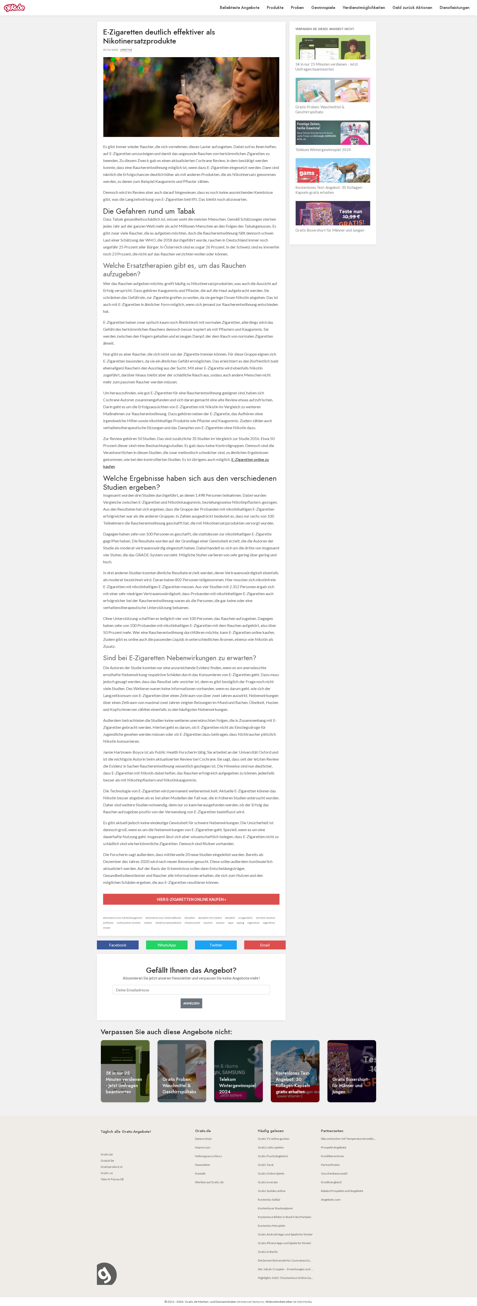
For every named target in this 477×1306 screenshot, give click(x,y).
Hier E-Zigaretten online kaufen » (191, 899)
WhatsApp (167, 944)
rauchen (208, 922)
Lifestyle (126, 50)
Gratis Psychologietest (273, 1156)
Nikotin (148, 922)
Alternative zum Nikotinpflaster (163, 917)
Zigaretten (253, 922)
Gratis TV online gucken (273, 1139)
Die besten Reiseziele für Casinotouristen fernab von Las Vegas (299, 1260)
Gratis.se (107, 1173)
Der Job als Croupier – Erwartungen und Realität (289, 1269)
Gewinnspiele (323, 7)
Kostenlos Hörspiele (271, 1225)
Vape (230, 922)
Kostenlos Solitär (269, 1199)
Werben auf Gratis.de (209, 1182)
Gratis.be (107, 1154)
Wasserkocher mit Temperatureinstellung (349, 1139)
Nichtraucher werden (129, 922)
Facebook (117, 944)
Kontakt (200, 1173)
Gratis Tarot (266, 1165)
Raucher (220, 922)
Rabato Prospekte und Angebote (342, 1191)
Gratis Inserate (268, 1182)
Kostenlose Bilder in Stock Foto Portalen (284, 1217)
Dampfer (230, 917)
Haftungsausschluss (208, 1156)
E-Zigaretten (245, 917)
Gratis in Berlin (268, 1252)
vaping (240, 922)
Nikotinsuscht (192, 922)
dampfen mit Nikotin (210, 917)
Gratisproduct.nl (111, 1167)
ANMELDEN (191, 1003)
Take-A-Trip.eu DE (112, 1179)
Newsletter (202, 1165)
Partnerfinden (330, 1165)
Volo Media (304, 1302)
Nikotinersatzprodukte (168, 922)
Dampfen (190, 917)
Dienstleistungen (455, 7)
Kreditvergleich (331, 1182)
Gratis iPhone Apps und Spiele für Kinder (284, 1243)
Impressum (202, 1147)
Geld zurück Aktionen (412, 7)
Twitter (215, 944)
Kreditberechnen (332, 1156)
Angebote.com (331, 1199)
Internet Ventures (252, 1302)
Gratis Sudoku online (271, 1191)
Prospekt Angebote (333, 1147)
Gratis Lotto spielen (271, 1147)
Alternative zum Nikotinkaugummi (122, 917)
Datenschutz (203, 1139)
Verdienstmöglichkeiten (364, 7)
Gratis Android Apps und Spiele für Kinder (285, 1234)
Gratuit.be (107, 1160)
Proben (297, 7)
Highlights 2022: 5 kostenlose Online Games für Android (295, 1278)
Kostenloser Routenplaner (275, 1208)
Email (265, 944)
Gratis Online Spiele (271, 1173)
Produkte (275, 7)
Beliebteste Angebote (239, 7)
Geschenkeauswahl (334, 1173)
